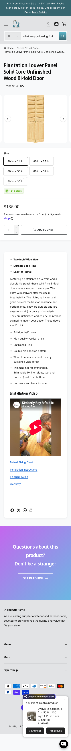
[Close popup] (65, 699)
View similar (35, 730)
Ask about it (56, 730)
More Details (39, 12)
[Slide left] (8, 119)
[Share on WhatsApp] (25, 510)
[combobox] (44, 36)
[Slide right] (63, 119)
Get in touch (33, 578)
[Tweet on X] (18, 510)
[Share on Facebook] (12, 510)
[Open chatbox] (63, 744)
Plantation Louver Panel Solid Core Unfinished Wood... (34, 51)
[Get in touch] (56, 24)
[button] (6, 24)
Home (10, 48)
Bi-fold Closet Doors (28, 48)
